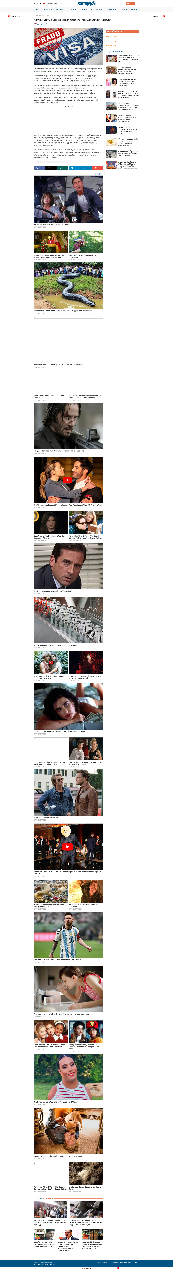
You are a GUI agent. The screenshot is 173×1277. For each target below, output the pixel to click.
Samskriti (123, 9)
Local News (110, 9)
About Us (100, 1262)
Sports (71, 9)
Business (134, 9)
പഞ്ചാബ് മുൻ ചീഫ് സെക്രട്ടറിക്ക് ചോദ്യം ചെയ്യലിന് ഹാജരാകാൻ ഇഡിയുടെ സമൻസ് (128, 130)
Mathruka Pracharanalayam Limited (43, 1262)
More (98, 9)
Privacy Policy (123, 1262)
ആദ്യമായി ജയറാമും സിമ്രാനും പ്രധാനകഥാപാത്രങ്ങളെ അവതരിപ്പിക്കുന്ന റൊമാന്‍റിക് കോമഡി (128, 59)
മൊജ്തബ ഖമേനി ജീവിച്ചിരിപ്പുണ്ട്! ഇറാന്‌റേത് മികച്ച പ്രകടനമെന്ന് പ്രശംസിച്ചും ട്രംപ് (127, 118)
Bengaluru (47, 162)
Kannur (47, 15)
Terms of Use (114, 1262)
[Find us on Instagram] (37, 3)
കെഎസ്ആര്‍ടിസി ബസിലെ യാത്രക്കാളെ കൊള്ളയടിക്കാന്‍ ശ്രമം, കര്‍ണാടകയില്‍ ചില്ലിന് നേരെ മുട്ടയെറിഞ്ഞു (92, 1245)
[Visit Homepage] (86, 3)
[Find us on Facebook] (34, 3)
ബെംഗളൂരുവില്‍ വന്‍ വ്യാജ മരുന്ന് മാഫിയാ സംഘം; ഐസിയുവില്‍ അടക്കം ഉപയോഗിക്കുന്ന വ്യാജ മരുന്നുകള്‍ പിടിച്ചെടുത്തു (86, 1222)
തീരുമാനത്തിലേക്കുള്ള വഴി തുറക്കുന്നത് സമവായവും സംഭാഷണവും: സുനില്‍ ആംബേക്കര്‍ (127, 82)
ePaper (131, 3)
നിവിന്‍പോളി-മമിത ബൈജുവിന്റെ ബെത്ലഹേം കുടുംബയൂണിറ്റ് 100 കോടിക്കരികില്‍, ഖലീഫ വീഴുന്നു (127, 71)
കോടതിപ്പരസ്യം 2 (111, 41)
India (72, 1216)
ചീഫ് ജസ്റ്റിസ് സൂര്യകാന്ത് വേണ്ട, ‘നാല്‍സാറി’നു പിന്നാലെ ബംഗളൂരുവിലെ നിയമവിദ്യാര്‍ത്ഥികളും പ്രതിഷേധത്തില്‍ (68, 1246)
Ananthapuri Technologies (48, 1264)
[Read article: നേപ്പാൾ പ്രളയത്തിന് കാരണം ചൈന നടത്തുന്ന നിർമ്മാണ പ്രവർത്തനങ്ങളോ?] (111, 154)
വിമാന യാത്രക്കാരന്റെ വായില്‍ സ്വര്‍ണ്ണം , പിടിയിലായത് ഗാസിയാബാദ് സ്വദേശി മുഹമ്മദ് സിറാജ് (128, 142)
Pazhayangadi (56, 162)
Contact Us (107, 1262)
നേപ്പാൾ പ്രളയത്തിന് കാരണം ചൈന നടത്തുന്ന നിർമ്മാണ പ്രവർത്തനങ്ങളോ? (128, 153)
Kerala (37, 1238)
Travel (37, 1216)
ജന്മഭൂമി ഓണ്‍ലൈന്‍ (44, 24)
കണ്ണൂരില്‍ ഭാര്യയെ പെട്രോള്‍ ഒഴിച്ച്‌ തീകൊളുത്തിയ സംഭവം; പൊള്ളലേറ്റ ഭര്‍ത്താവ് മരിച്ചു (44, 1244)
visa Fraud (64, 162)
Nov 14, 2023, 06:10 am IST (59, 24)
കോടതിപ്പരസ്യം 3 (111, 45)
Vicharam (59, 9)
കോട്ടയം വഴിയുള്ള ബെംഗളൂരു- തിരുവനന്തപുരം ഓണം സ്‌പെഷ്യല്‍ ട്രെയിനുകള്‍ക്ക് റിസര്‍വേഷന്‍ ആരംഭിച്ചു (50, 1222)
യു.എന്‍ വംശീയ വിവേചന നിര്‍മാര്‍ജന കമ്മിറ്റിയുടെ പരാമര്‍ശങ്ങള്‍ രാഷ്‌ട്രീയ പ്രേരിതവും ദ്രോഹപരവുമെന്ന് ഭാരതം (128, 166)
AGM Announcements (133, 1262)
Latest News (46, 9)
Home (35, 15)
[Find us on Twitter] (40, 3)
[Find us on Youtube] (44, 3)
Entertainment (85, 9)
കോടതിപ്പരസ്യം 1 (111, 37)
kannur (40, 162)
